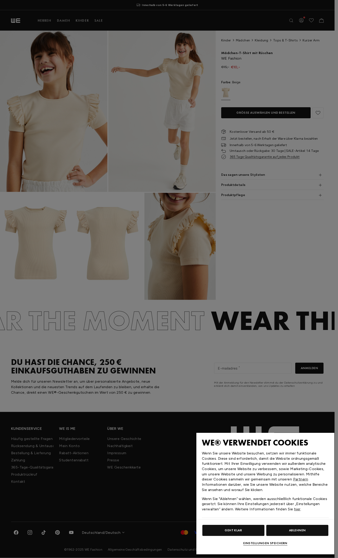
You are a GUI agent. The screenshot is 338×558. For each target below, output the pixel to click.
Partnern (300, 479)
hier (297, 509)
